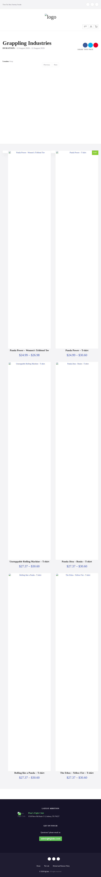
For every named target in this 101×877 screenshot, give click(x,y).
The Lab (46, 866)
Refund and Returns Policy (61, 866)
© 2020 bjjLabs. (44, 871)
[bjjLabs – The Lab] (50, 17)
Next (55, 65)
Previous (47, 65)
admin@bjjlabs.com (50, 838)
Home (38, 866)
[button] (91, 26)
